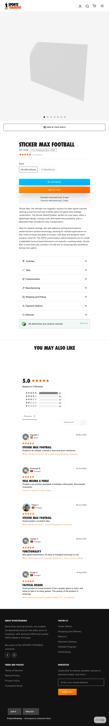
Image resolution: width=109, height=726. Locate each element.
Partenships (64, 651)
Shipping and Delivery (70, 631)
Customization (33, 278)
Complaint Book (14, 685)
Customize (56, 182)
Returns (62, 636)
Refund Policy (12, 675)
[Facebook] (7, 655)
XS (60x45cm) (28, 169)
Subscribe (67, 692)
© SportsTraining (14, 718)
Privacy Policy (12, 680)
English (30, 711)
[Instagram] (14, 655)
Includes (30, 261)
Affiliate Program (67, 646)
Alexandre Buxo (44, 718)
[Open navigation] (102, 6)
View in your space (56, 127)
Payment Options (34, 305)
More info (84, 323)
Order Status (65, 626)
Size (28, 270)
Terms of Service (14, 670)
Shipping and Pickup (36, 296)
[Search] (87, 6)
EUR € (13, 711)
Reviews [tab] (28, 416)
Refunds (30, 314)
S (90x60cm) (48, 169)
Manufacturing (33, 287)
